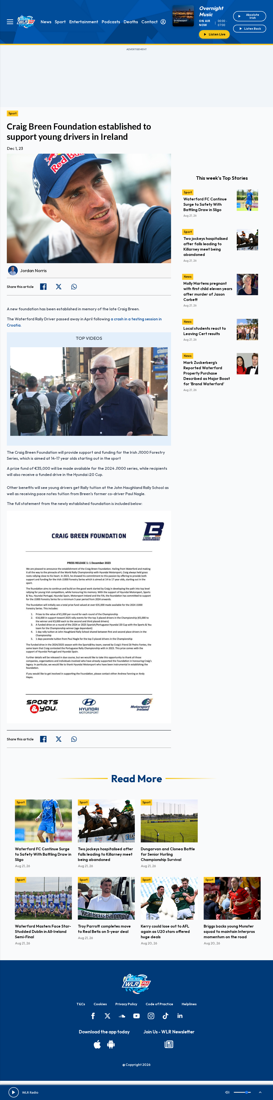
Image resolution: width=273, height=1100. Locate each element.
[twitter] (107, 1016)
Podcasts (111, 21)
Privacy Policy (126, 1004)
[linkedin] (180, 1016)
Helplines (189, 1004)
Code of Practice (159, 1004)
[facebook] (93, 1016)
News (46, 21)
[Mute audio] (227, 1092)
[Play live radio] (14, 1092)
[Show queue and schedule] (260, 1092)
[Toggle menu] (10, 21)
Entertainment (83, 21)
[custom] (122, 1016)
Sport (60, 21)
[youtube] (136, 1016)
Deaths (130, 21)
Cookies (100, 1004)
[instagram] (151, 1016)
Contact (149, 21)
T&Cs (81, 1004)
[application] (89, 391)
